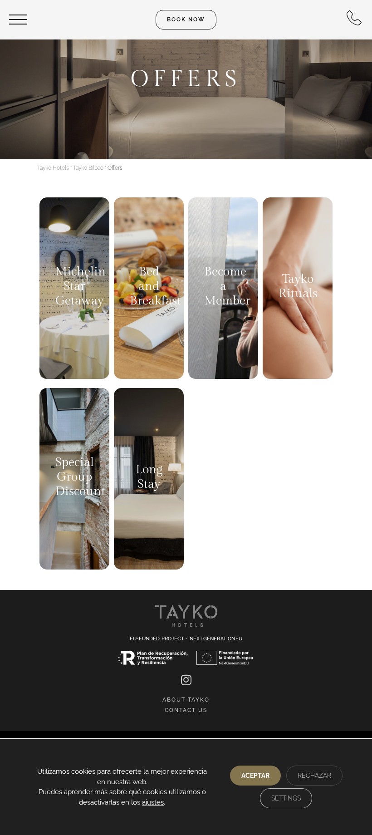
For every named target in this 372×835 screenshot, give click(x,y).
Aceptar (255, 775)
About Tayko (186, 700)
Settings (286, 798)
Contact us (186, 710)
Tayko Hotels (53, 168)
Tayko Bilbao (88, 168)
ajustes (153, 802)
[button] (186, 19)
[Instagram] (186, 680)
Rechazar (314, 775)
